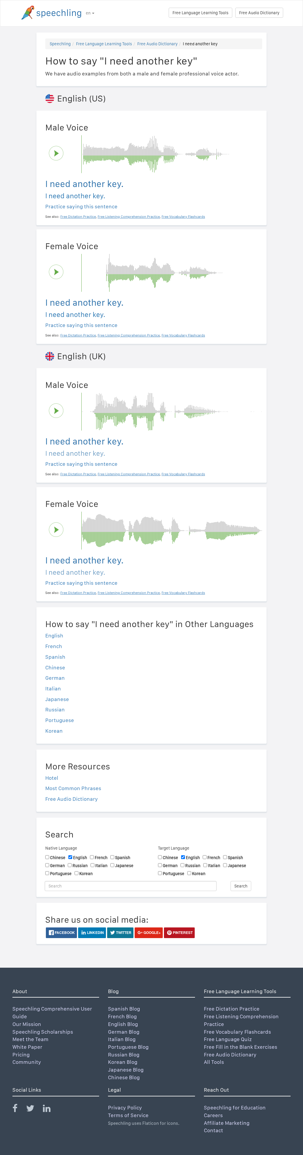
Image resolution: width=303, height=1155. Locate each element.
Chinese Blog (124, 1077)
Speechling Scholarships (42, 1032)
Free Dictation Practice (232, 1009)
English (54, 635)
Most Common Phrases (73, 788)
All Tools (214, 1062)
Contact (213, 1130)
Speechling (60, 43)
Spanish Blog (124, 1009)
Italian (53, 688)
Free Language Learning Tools (200, 12)
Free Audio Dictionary (259, 12)
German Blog (123, 1032)
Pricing (21, 1054)
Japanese (57, 699)
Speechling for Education (235, 1107)
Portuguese (59, 720)
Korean (54, 731)
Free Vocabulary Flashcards (237, 1032)
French (53, 646)
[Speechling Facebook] (18, 1109)
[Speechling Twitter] (34, 1109)
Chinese (55, 667)
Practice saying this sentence (81, 206)
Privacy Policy (125, 1107)
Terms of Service (128, 1115)
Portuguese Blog (128, 1047)
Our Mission (26, 1024)
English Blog (123, 1024)
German (55, 678)
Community (26, 1062)
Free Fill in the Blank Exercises (240, 1047)
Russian (55, 709)
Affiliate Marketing (226, 1123)
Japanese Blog (126, 1070)
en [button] (88, 13)
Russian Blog (123, 1054)
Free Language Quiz (228, 1039)
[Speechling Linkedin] (50, 1109)
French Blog (122, 1016)
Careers (213, 1115)
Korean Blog (122, 1062)
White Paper (27, 1047)
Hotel (51, 778)
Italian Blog (122, 1039)
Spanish (55, 657)
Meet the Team (30, 1039)
